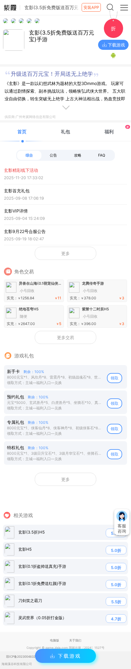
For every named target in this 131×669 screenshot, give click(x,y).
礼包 (65, 132)
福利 (116, 130)
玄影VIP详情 (24, 214)
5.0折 (116, 550)
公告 (53, 155)
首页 (22, 132)
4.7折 (116, 618)
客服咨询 (122, 528)
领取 (115, 377)
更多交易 (65, 337)
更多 (65, 253)
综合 (29, 155)
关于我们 (75, 640)
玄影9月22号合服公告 (25, 235)
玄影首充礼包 (24, 194)
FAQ (101, 155)
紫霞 (10, 8)
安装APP (91, 7)
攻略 (77, 155)
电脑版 (54, 640)
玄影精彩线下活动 (23, 174)
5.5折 (116, 601)
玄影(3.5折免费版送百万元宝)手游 (61, 36)
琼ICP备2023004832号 (22, 656)
